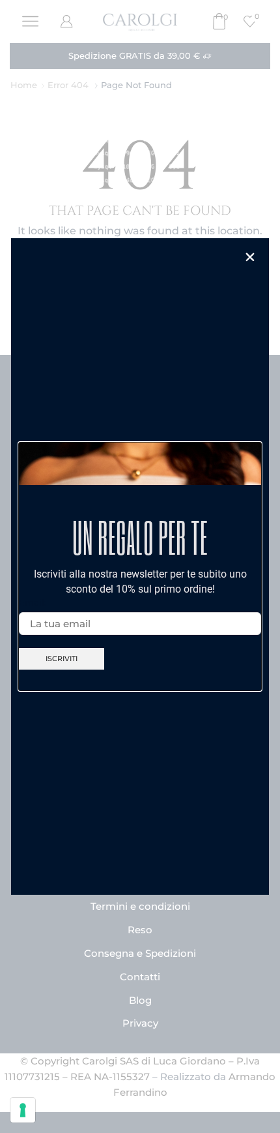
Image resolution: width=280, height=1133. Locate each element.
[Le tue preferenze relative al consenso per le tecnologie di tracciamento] (22, 1110)
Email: (32, 602)
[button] (250, 257)
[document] (140, 566)
